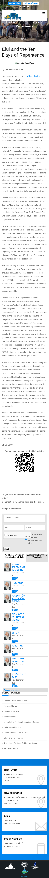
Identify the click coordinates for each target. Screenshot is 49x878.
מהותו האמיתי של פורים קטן (18, 567)
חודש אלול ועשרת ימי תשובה (18, 617)
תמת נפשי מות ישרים (18, 660)
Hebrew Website (31, 3)
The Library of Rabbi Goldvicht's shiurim (21, 743)
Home (23, 39)
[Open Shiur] (17, 578)
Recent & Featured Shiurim (15, 701)
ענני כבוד (17, 582)
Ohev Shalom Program (13, 738)
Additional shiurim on (37, 556)
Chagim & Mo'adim (12, 711)
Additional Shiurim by (14, 556)
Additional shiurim (11, 690)
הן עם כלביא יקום (19, 675)
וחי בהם (16, 632)
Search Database (11, 717)
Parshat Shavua (10, 706)
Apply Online (14, 3)
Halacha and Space (12, 727)
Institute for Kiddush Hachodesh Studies (21, 722)
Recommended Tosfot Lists (16, 732)
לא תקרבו (17, 645)
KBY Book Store (11, 748)
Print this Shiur (35, 76)
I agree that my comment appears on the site (35, 538)
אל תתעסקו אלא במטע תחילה (18, 598)
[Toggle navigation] (43, 13)
